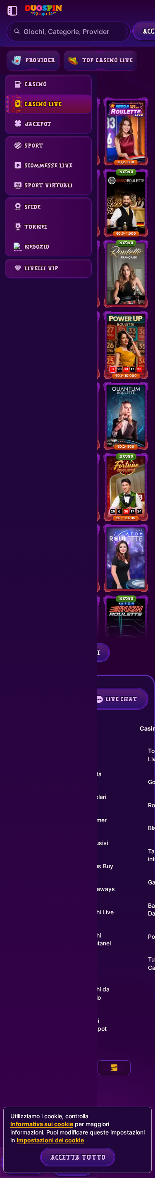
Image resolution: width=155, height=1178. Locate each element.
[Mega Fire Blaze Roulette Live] (125, 131)
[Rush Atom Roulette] (125, 629)
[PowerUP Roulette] (125, 345)
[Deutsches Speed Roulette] (125, 203)
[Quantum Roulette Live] (125, 416)
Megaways (99, 888)
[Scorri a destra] (143, 61)
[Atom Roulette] (125, 558)
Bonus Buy (98, 866)
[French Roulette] (125, 274)
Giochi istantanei (97, 939)
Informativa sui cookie (41, 1123)
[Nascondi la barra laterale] (12, 11)
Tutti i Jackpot (95, 1024)
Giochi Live (99, 912)
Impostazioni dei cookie (50, 1140)
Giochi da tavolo (97, 993)
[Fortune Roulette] (125, 487)
